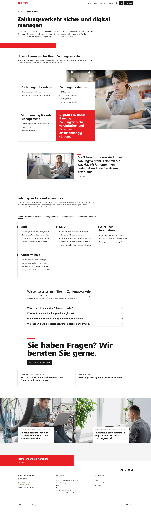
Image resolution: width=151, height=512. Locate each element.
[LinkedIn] (129, 470)
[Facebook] (121, 470)
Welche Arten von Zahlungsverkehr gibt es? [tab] (50, 313)
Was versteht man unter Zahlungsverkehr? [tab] (50, 308)
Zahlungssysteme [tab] (67, 217)
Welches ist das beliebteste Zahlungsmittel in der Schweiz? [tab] (58, 323)
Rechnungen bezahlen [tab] (33, 217)
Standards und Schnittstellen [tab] (87, 217)
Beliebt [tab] (20, 217)
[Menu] (121, 3)
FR (130, 505)
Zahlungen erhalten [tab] (51, 217)
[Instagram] (125, 470)
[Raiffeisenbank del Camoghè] (24, 3)
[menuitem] (93, 3)
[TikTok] (132, 470)
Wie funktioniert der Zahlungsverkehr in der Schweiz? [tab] (56, 318)
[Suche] (116, 3)
